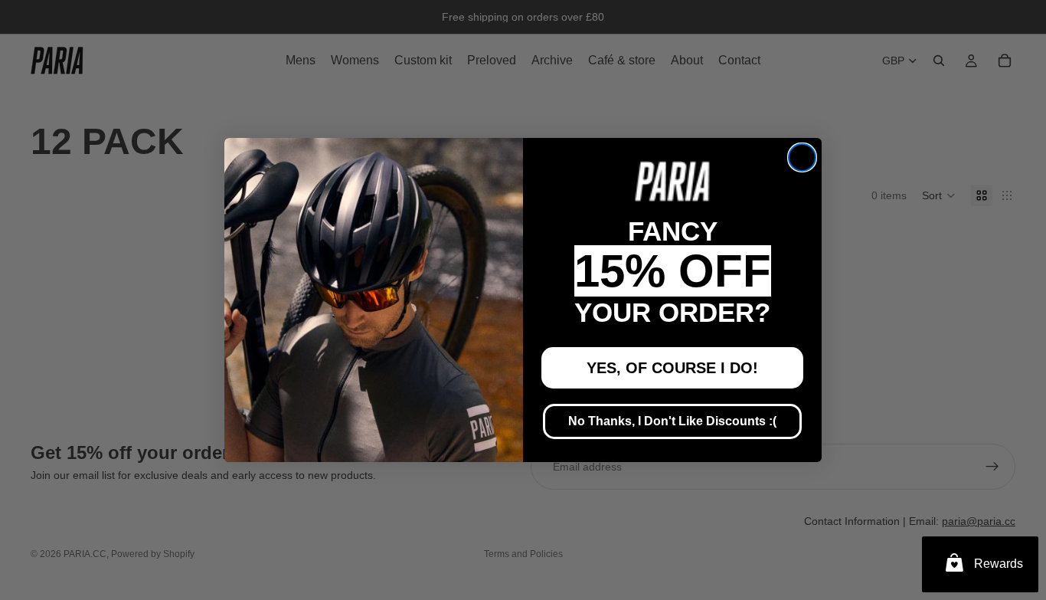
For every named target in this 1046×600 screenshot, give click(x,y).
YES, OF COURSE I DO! (672, 367)
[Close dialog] (802, 157)
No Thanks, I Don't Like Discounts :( (672, 421)
